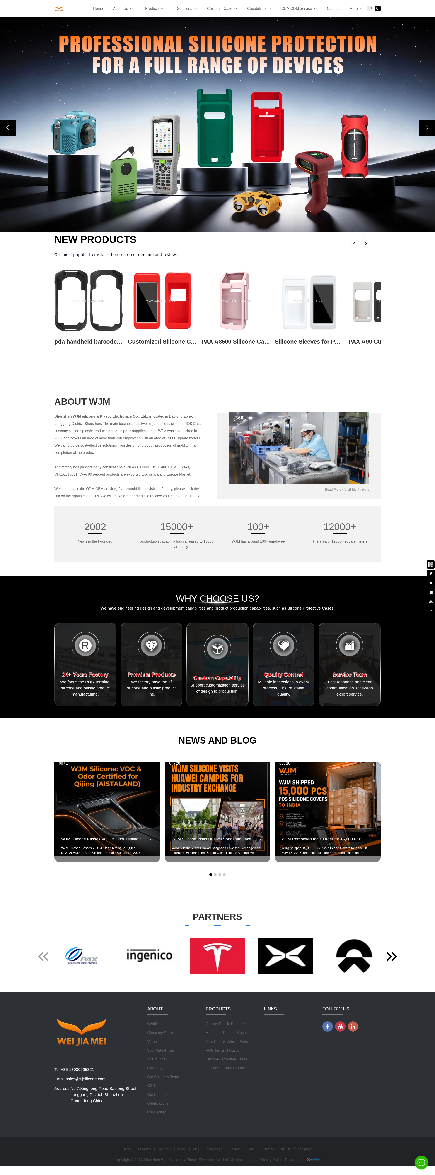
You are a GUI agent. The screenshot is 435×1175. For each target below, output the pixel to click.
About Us (120, 8)
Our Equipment (159, 1094)
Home (98, 8)
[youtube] (430, 601)
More (354, 8)
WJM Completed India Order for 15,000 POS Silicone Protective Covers (324, 839)
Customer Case (219, 8)
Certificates (156, 1024)
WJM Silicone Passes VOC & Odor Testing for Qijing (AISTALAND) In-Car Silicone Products (104, 839)
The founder (157, 1059)
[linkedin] (430, 591)
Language (305, 1149)
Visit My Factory (356, 489)
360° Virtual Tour (160, 1050)
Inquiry (286, 1149)
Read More (333, 489)
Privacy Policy (270, 1160)
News (182, 1149)
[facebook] (430, 573)
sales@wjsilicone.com (86, 1079)
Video (152, 1041)
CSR (151, 1086)
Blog (196, 1149)
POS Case (193, 424)
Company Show (160, 1033)
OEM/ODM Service (296, 8)
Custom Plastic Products (225, 1024)
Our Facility (156, 1112)
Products (152, 8)
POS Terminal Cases (222, 1050)
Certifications (157, 1103)
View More (63, 349)
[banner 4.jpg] (217, 124)
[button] (8, 128)
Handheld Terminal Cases (227, 1033)
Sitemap (268, 1149)
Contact (333, 8)
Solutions (184, 8)
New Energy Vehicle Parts (227, 1041)
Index (251, 1149)
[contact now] (430, 582)
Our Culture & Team (163, 1077)
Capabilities (256, 8)
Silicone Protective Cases (226, 1059)
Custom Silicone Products (226, 1068)
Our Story (154, 1068)
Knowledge (214, 1149)
